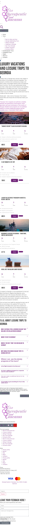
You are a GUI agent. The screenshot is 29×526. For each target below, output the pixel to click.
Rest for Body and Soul (11, 39)
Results (3, 494)
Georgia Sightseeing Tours (12, 41)
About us (5, 55)
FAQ (4, 453)
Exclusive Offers (9, 49)
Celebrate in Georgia (10, 44)
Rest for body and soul (8, 430)
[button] (14, 33)
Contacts (5, 57)
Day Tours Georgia (10, 46)
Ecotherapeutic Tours (8, 50)
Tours (4, 36)
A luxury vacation (7, 432)
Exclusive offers (7, 437)
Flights (4, 54)
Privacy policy (6, 449)
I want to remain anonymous (8, 521)
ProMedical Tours (7, 52)
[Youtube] (15, 425)
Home (4, 34)
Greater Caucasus (10, 47)
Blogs (4, 454)
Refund (4, 451)
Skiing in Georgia (9, 42)
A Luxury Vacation (10, 37)
